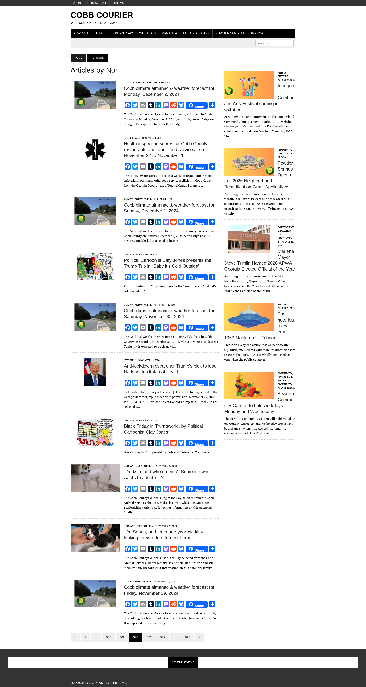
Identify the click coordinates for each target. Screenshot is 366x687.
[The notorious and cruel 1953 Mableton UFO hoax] (249, 328)
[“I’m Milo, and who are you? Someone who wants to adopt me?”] (95, 489)
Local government (285, 238)
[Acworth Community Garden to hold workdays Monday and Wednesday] (249, 397)
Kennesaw (124, 33)
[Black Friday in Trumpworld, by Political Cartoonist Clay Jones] (95, 444)
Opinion (129, 254)
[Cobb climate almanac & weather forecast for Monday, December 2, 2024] (95, 106)
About (77, 3)
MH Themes (120, 683)
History (282, 304)
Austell (102, 33)
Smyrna (256, 33)
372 (162, 637)
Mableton (147, 33)
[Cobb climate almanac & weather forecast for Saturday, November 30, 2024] (95, 328)
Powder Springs (229, 33)
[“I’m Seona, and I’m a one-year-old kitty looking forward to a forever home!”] (95, 549)
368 (108, 637)
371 (149, 637)
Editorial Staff (97, 3)
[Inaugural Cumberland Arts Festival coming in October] (249, 96)
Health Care (132, 137)
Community (285, 373)
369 (122, 637)
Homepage (118, 3)
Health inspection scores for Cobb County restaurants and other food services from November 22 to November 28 (165, 149)
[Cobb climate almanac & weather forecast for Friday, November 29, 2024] (95, 605)
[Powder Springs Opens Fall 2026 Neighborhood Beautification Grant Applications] (249, 173)
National (130, 360)
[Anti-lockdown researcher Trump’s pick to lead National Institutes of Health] (95, 383)
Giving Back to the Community (285, 381)
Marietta (169, 33)
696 (187, 637)
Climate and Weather (138, 82)
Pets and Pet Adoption (138, 465)
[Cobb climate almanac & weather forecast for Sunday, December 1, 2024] (95, 222)
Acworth (81, 33)
